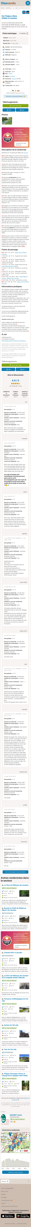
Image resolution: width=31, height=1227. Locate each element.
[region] (15, 1142)
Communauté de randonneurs (9, 1206)
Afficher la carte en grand (15, 1172)
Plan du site (4, 1191)
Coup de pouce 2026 (7, 1200)
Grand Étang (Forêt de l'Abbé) (10, 266)
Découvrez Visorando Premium (14, 96)
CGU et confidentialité (7, 1188)
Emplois (3, 1194)
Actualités (4, 1197)
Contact (3, 1203)
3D (25, 1151)
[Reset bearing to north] (28, 1139)
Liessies (14, 78)
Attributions (4, 1152)
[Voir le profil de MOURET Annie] (5, 1119)
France (10, 73)
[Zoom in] (28, 1134)
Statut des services (10, 1223)
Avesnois (12, 76)
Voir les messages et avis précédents (15, 872)
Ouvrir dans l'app (16, 105)
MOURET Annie (16, 1115)
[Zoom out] (28, 1137)
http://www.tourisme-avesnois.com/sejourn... (14, 341)
